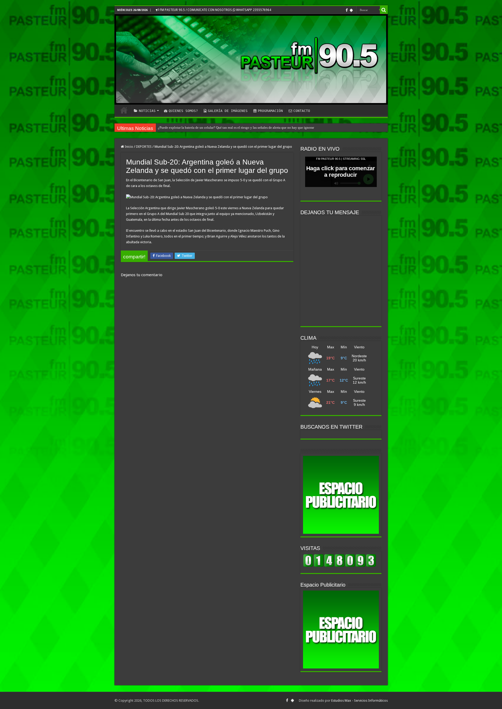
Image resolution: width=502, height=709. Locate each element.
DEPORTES (144, 147)
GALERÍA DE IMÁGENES (228, 111)
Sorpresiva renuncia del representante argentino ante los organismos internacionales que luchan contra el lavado (237, 127)
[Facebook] (346, 10)
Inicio (128, 147)
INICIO (124, 110)
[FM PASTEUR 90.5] (251, 59)
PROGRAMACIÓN (270, 111)
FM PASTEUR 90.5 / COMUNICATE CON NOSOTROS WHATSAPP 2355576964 (215, 10)
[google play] (351, 10)
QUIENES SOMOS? (183, 111)
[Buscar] (384, 10)
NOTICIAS (147, 111)
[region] (341, 495)
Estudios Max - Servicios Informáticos (359, 700)
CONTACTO (301, 111)
